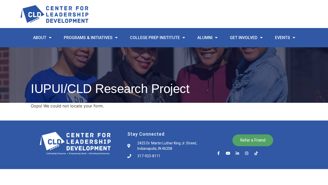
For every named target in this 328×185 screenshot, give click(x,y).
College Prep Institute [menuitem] (155, 37)
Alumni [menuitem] (204, 37)
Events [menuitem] (282, 37)
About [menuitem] (39, 37)
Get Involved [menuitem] (244, 37)
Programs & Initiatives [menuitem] (88, 37)
